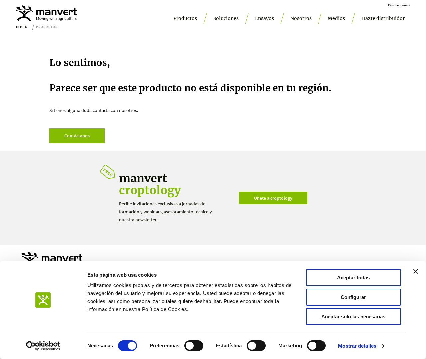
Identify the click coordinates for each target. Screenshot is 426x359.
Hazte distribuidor (383, 18)
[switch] (193, 345)
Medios (336, 18)
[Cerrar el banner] (415, 271)
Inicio (22, 27)
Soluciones (226, 18)
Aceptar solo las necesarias (353, 316)
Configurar (353, 297)
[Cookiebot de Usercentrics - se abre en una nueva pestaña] (43, 346)
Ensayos (264, 18)
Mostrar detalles (357, 346)
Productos (185, 18)
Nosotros (301, 18)
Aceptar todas (353, 277)
